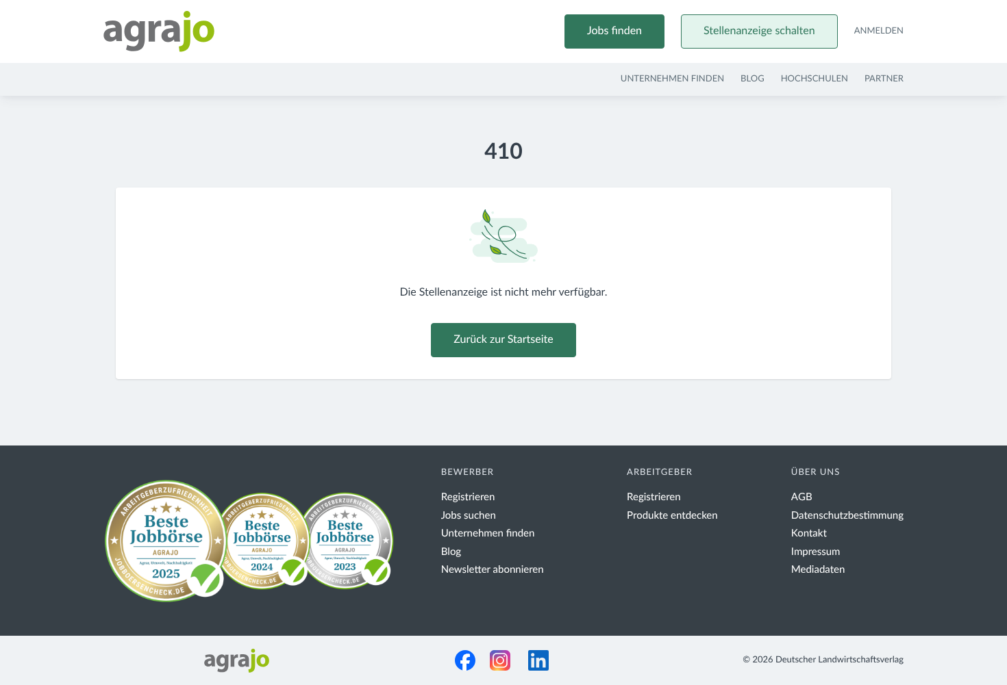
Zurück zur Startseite (503, 340)
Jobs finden (614, 31)
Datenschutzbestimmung (847, 515)
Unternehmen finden (672, 79)
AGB (801, 497)
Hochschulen (814, 79)
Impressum (816, 552)
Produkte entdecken (672, 515)
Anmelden (879, 31)
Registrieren (468, 497)
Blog (752, 79)
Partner (884, 79)
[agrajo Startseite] (158, 31)
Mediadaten (818, 570)
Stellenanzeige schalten (759, 31)
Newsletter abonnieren (492, 570)
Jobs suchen (468, 515)
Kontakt (809, 533)
